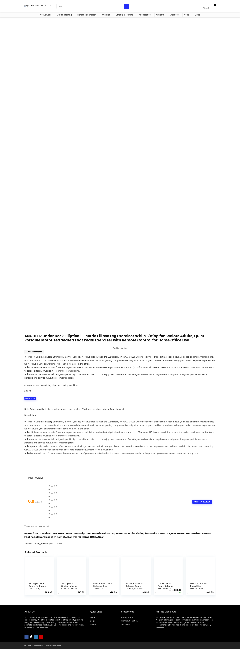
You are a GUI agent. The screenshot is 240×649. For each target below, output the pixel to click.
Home (92, 617)
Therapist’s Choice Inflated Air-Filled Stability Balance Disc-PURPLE (70, 588)
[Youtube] (41, 637)
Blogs (197, 14)
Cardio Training (64, 14)
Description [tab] (30, 415)
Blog (92, 621)
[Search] (126, 6)
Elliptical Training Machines (65, 385)
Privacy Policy (127, 617)
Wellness (174, 14)
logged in (41, 543)
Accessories (145, 14)
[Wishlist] (206, 5)
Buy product (30, 398)
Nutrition (106, 14)
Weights (160, 14)
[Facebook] (26, 637)
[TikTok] (31, 637)
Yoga (186, 14)
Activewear (45, 14)
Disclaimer (125, 624)
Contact (94, 624)
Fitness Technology (86, 14)
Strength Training (124, 14)
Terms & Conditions (129, 621)
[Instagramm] (36, 637)
